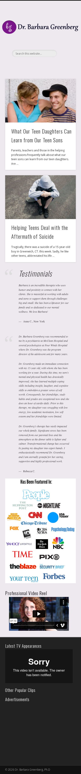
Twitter (35, 64)
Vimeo (44, 64)
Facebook (26, 64)
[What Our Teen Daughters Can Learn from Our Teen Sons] (40, 101)
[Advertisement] (37, 731)
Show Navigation (65, 40)
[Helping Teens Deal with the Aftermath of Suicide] (40, 197)
